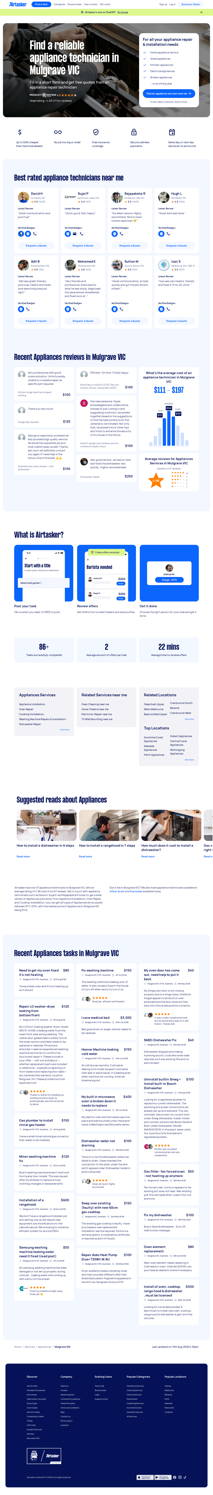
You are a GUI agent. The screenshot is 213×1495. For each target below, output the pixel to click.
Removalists (132, 1399)
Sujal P (83, 193)
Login (97, 1394)
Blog (62, 1412)
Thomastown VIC (86, 265)
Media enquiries (67, 1394)
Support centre (101, 1399)
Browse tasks (100, 1390)
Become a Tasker (191, 4)
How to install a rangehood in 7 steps (107, 845)
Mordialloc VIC (178, 197)
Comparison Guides (35, 1416)
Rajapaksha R (135, 193)
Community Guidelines (70, 1399)
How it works (32, 1386)
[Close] (201, 12)
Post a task (41, 4)
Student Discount (34, 1429)
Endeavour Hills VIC (134, 197)
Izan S (176, 261)
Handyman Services (135, 1386)
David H (37, 193)
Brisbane (168, 1394)
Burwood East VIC (40, 265)
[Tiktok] (185, 1477)
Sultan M (131, 261)
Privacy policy (66, 1421)
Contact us (65, 1416)
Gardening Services (135, 1403)
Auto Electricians (134, 1407)
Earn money (32, 1394)
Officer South (117, 891)
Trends (30, 1421)
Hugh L (176, 193)
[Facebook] (175, 1477)
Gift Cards (31, 1425)
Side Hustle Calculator (36, 1399)
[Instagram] (180, 1477)
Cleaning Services (134, 1390)
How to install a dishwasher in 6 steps (45, 845)
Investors (65, 1425)
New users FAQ (33, 1438)
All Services (132, 1416)
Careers (64, 1390)
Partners (30, 1434)
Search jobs (32, 1403)
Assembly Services (135, 1412)
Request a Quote (36, 245)
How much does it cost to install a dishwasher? (167, 847)
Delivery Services (134, 1394)
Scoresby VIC (38, 197)
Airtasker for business (36, 1390)
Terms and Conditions (70, 1407)
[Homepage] (18, 4)
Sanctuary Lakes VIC (88, 197)
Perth (167, 1399)
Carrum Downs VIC (134, 265)
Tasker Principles (68, 1403)
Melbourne (169, 1390)
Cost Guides (32, 1407)
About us (64, 1386)
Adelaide (168, 1403)
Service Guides (33, 1412)
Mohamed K (87, 261)
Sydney (168, 1386)
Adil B (35, 261)
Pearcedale (136, 891)
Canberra (169, 1412)
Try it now (122, 12)
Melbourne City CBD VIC (183, 265)
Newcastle (169, 1407)
